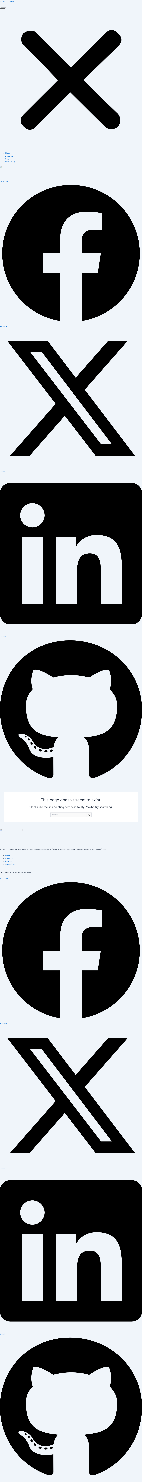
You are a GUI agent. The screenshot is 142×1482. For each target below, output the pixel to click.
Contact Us (10, 162)
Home (7, 153)
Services (8, 159)
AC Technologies (7, 1)
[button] (71, 79)
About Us (9, 156)
